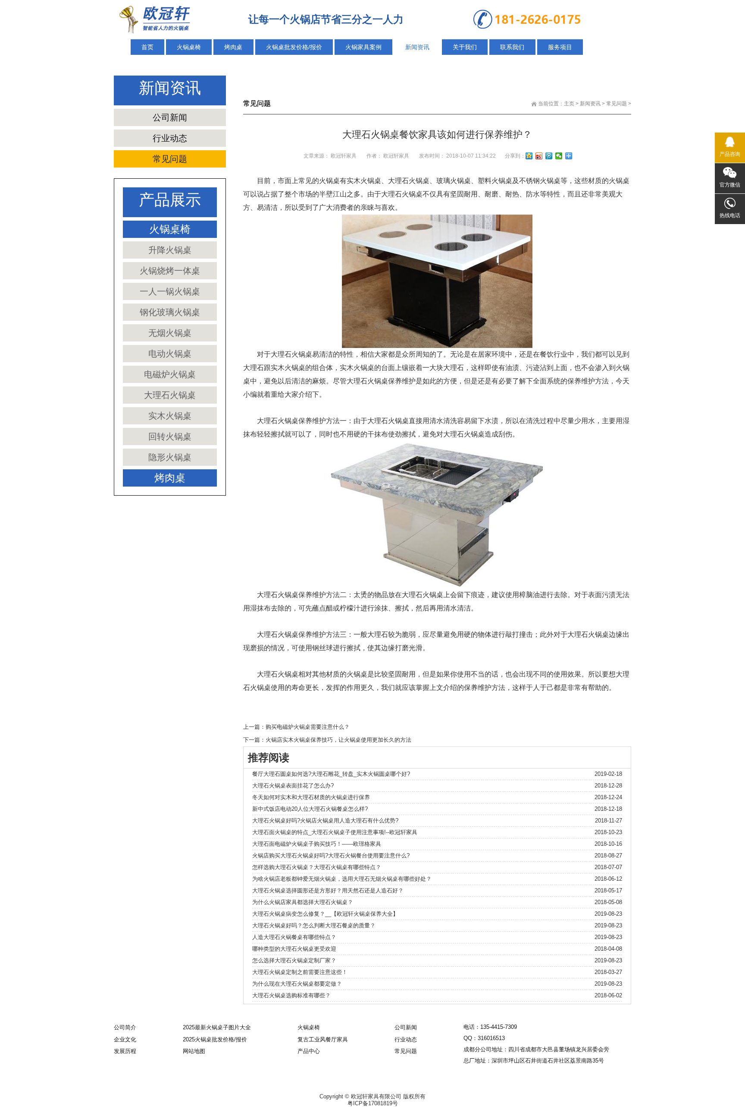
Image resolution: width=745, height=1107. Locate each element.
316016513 (491, 1038)
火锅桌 (329, 180)
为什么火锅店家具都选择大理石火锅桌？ (302, 902)
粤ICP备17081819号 (372, 1103)
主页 (569, 104)
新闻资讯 (590, 104)
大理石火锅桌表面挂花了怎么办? (293, 785)
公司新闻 (170, 117)
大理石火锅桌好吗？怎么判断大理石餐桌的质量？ (314, 925)
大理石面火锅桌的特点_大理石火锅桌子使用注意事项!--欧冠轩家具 (334, 832)
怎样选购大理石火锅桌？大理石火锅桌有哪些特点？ (316, 867)
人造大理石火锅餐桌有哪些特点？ (294, 937)
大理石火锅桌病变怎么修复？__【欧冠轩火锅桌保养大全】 (325, 914)
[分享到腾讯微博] (549, 155)
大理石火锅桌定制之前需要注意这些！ (299, 972)
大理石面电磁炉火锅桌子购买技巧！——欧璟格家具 (316, 844)
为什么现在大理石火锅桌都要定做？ (297, 983)
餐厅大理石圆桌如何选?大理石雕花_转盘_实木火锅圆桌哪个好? (331, 774)
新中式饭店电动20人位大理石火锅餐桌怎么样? (310, 809)
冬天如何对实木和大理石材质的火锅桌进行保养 (311, 797)
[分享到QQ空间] (529, 155)
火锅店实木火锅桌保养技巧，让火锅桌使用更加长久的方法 (338, 740)
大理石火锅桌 (408, 180)
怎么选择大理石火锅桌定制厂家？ (294, 960)
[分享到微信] (559, 155)
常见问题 (616, 104)
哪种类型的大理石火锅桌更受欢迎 (294, 949)
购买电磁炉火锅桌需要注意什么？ (308, 727)
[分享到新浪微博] (539, 155)
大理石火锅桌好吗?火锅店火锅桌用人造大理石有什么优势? (325, 820)
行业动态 (170, 138)
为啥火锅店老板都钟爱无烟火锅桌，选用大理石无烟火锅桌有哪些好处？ (342, 879)
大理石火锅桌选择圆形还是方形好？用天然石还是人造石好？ (328, 890)
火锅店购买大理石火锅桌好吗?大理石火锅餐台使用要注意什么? (331, 855)
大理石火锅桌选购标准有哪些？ (291, 995)
